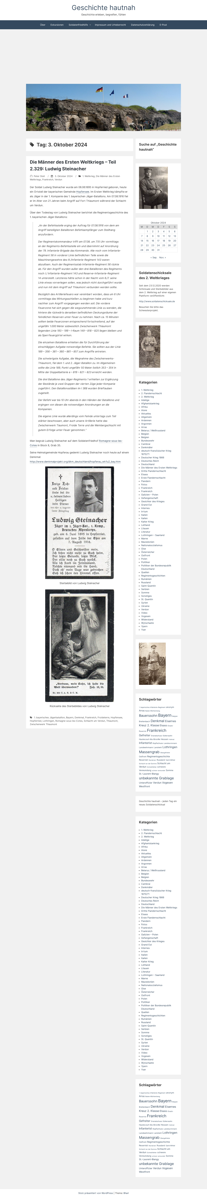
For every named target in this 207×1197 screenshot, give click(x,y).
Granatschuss (156, 736)
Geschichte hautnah (103, 7)
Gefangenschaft (149, 498)
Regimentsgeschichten (153, 575)
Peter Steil (39, 176)
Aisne (144, 410)
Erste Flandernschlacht (153, 477)
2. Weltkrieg (147, 396)
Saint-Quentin (148, 585)
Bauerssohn (148, 716)
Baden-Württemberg (152, 711)
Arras (144, 427)
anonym (170, 707)
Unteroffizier (145, 782)
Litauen (145, 528)
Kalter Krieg (147, 521)
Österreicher (147, 552)
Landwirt (158, 747)
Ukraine (145, 606)
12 (169, 236)
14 (142, 240)
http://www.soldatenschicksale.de (157, 301)
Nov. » (162, 257)
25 (163, 245)
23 (152, 245)
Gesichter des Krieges (152, 501)
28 (141, 250)
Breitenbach (144, 721)
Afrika (144, 406)
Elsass (144, 474)
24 (158, 245)
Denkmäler (147, 447)
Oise (143, 548)
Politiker (145, 562)
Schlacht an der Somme (148, 764)
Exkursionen (57, 24)
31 (158, 250)
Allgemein (146, 417)
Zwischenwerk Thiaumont (43, 724)
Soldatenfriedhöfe (78, 24)
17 (158, 240)
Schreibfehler (152, 767)
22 (147, 245)
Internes (145, 508)
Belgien (145, 433)
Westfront (144, 786)
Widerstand (147, 619)
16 (153, 240)
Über (42, 24)
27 (174, 245)
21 (142, 245)
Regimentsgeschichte (158, 756)
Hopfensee (82, 191)
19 (169, 240)
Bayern (69, 717)
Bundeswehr (147, 440)
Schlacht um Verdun (94, 720)
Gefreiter (144, 735)
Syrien (144, 602)
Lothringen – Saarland (152, 535)
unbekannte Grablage (156, 778)
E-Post (163, 24)
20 (174, 240)
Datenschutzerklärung (142, 24)
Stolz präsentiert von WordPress (96, 1193)
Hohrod (171, 739)
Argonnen (146, 423)
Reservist (143, 760)
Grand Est (146, 504)
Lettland (145, 525)
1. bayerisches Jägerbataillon (49, 717)
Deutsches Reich (150, 460)
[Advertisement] (103, 57)
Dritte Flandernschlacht (153, 471)
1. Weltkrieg (89, 176)
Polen (144, 558)
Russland (146, 582)
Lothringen (48, 720)
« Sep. (154, 257)
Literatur (145, 531)
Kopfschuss (158, 743)
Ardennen (146, 420)
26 (169, 245)
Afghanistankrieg (150, 403)
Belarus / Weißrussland (153, 430)
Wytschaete (147, 623)
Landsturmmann (170, 743)
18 (164, 240)
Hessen (164, 739)
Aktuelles (146, 413)
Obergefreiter (165, 753)
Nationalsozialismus (151, 545)
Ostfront (145, 555)
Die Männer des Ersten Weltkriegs (159, 467)
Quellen (145, 572)
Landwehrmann (146, 747)
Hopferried (35, 720)
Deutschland (147, 464)
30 (152, 250)
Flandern (145, 481)
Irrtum (144, 511)
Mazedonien (147, 541)
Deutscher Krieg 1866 (152, 457)
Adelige (145, 400)
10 (158, 236)
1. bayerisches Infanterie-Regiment (152, 707)
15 (147, 240)
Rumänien (146, 579)
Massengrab (149, 752)
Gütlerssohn (167, 736)
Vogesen (145, 616)
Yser (143, 629)
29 (147, 250)
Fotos (144, 484)
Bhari (126, 1193)
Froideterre (103, 717)
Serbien (145, 589)
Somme (145, 592)
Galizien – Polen (149, 494)
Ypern (144, 626)
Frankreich (47, 179)
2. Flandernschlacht (151, 393)
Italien (144, 514)
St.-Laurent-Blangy (149, 773)
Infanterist (145, 743)
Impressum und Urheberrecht (110, 24)
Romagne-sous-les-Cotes (69, 720)
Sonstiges (146, 595)
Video (144, 612)
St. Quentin (147, 599)
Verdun (58, 179)
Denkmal (79, 717)
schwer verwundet (158, 770)
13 (175, 236)
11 (164, 236)
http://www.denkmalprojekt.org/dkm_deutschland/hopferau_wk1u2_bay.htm (75, 461)
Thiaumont (112, 720)
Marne (144, 538)
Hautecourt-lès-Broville (149, 739)
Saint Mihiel (170, 760)
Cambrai (145, 444)
